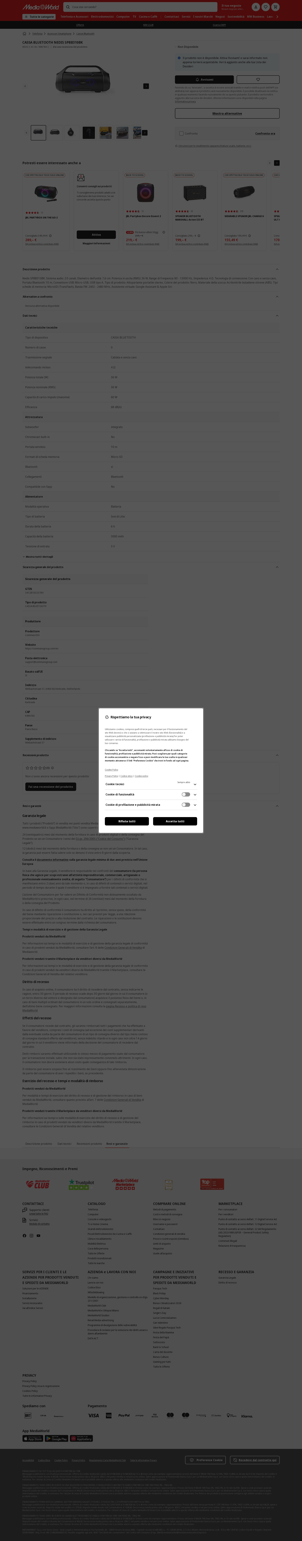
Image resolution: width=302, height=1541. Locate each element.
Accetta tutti (175, 821)
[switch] (186, 794)
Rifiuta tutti (126, 821)
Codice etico (126, 776)
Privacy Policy (111, 776)
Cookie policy (141, 776)
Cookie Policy (111, 769)
